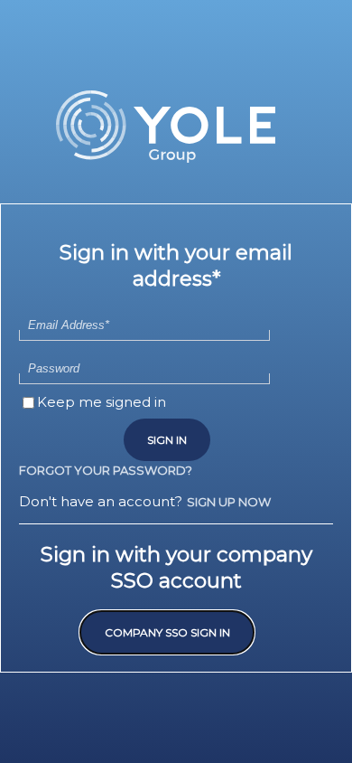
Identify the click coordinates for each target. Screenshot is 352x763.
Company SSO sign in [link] (167, 632)
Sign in (167, 440)
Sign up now (229, 502)
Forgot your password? (105, 470)
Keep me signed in (101, 401)
